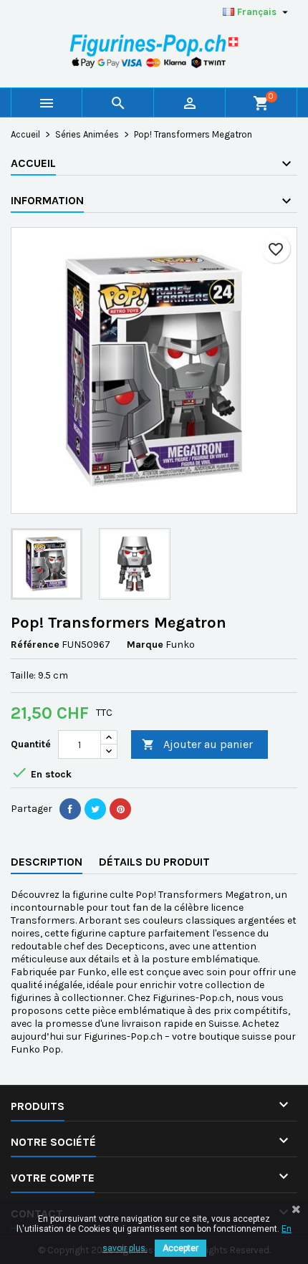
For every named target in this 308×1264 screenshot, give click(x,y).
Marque (145, 644)
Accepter (180, 1248)
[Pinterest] (120, 809)
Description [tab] (46, 861)
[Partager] (70, 809)
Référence (35, 644)
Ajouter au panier (197, 744)
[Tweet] (95, 809)
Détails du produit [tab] (154, 861)
